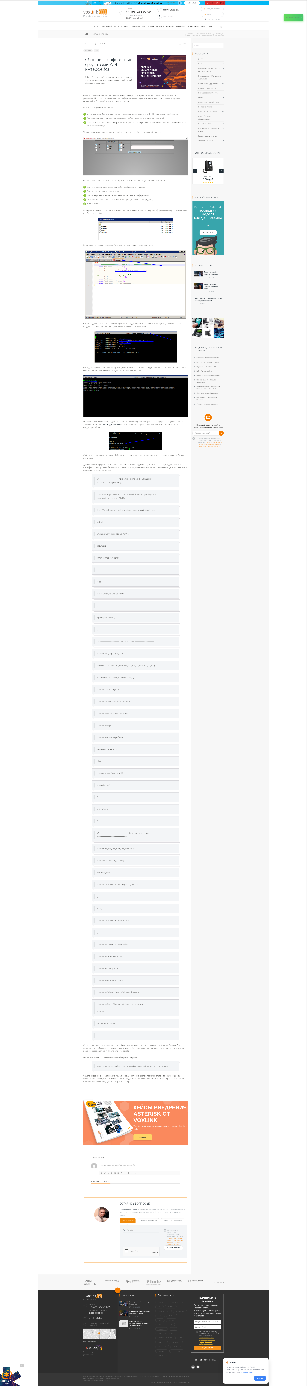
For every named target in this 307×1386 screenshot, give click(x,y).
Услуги (97, 26)
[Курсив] (105, 1173)
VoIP (160, 1320)
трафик (161, 1355)
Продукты (160, 26)
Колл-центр (135, 26)
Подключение (163, 1311)
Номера (151, 26)
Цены (203, 26)
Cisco (175, 1347)
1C (181, 1338)
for (160, 1333)
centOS (171, 1320)
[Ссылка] (128, 1173)
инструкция (177, 1351)
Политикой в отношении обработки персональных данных (175, 1240)
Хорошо (260, 1378)
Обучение (170, 26)
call (160, 1316)
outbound (162, 1347)
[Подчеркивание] (108, 1173)
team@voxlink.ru (171, 9)
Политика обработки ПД (182, 1382)
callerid (162, 1329)
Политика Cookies (247, 1372)
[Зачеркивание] (111, 1173)
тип (160, 1324)
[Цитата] (121, 1173)
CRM (143, 26)
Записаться (192, 3)
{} (131, 1173)
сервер (171, 1316)
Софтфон (162, 1351)
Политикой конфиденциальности (209, 446)
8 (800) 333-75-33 (134, 17)
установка (180, 1311)
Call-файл (176, 1342)
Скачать (142, 1137)
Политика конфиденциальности (160, 1382)
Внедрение (180, 26)
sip (159, 1307)
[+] (135, 1173)
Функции (118, 26)
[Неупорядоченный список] (118, 1173)
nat (173, 1329)
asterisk (88, 50)
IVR (96, 50)
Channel (162, 1342)
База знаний (107, 26)
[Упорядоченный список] (115, 1173)
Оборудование (193, 26)
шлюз (171, 1333)
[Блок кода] (125, 1173)
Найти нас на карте (89, 1341)
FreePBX (170, 1307)
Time (170, 1324)
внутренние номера (165, 1338)
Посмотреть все (216, 1282)
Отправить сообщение (148, 1221)
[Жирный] (101, 1173)
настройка (175, 1302)
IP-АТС (126, 26)
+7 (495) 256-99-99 (138, 12)
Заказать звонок (127, 1221)
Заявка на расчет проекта (172, 1221)
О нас (210, 26)
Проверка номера (292, 17)
